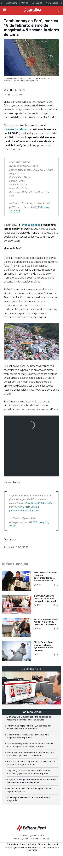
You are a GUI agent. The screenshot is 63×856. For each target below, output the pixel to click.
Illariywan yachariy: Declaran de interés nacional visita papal (45, 599)
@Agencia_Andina (29, 506)
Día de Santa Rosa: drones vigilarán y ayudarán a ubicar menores (44, 646)
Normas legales (53, 3)
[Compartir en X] (57, 584)
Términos (42, 844)
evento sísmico (31, 224)
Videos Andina (15, 564)
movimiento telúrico (16, 129)
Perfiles (24, 3)
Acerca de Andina (28, 844)
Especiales (37, 3)
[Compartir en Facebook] (54, 584)
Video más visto (31, 668)
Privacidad (53, 844)
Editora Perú (12, 844)
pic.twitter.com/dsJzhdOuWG (24, 510)
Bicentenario (11, 3)
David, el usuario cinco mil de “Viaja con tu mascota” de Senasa (46, 622)
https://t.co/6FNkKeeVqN (38, 503)
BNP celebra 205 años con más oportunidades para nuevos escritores (45, 576)
